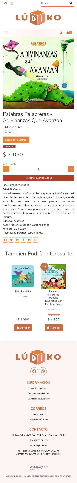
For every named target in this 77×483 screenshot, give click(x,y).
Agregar (24, 328)
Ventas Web (38, 414)
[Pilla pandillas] (23, 276)
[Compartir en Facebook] (5, 240)
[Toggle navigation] (6, 33)
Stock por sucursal (16, 140)
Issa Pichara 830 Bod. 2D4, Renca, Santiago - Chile (40, 435)
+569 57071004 (40, 440)
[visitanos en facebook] (5, 3)
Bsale (22, 475)
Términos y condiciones (38, 393)
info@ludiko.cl (40, 445)
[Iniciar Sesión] (61, 33)
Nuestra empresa (38, 388)
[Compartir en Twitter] (11, 240)
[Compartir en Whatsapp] (35, 240)
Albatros (10, 132)
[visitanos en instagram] (11, 3)
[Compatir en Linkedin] (29, 240)
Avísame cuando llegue (39, 178)
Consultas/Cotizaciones (38, 419)
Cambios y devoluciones (39, 398)
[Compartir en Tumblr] (23, 240)
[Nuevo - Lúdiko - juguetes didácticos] (38, 18)
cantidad (9, 164)
